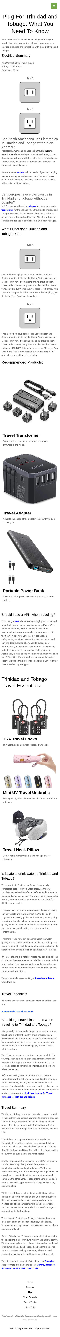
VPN (16, 621)
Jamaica (16, 1268)
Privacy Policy (30, 1307)
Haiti (23, 1268)
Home (30, 1282)
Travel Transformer (21, 435)
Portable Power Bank (23, 591)
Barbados (50, 1265)
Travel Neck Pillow (21, 850)
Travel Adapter (17, 513)
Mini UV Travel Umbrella (26, 792)
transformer (7, 210)
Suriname (6, 1268)
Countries (49, 1261)
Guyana (40, 1265)
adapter (20, 172)
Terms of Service (30, 1302)
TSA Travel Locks (20, 739)
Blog (30, 1292)
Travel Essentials (30, 1297)
